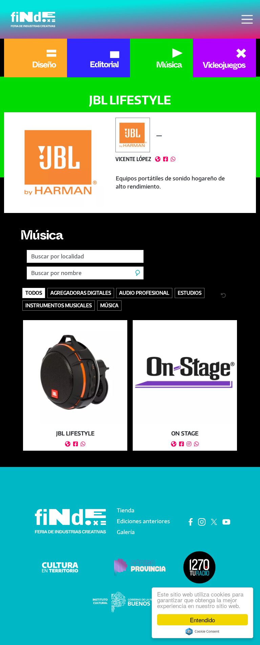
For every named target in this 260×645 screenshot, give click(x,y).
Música (41, 237)
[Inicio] (33, 19)
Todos (33, 293)
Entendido (202, 619)
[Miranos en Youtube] (226, 521)
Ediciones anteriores (143, 521)
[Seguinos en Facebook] (190, 521)
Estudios (189, 293)
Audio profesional (144, 293)
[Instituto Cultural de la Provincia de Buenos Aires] (130, 601)
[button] (60, 163)
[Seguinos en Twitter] (214, 521)
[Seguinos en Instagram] (201, 521)
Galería (126, 532)
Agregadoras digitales (80, 293)
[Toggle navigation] (247, 19)
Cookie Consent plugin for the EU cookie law (202, 631)
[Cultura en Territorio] (60, 567)
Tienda (125, 510)
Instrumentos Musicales (58, 305)
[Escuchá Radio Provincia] (199, 567)
